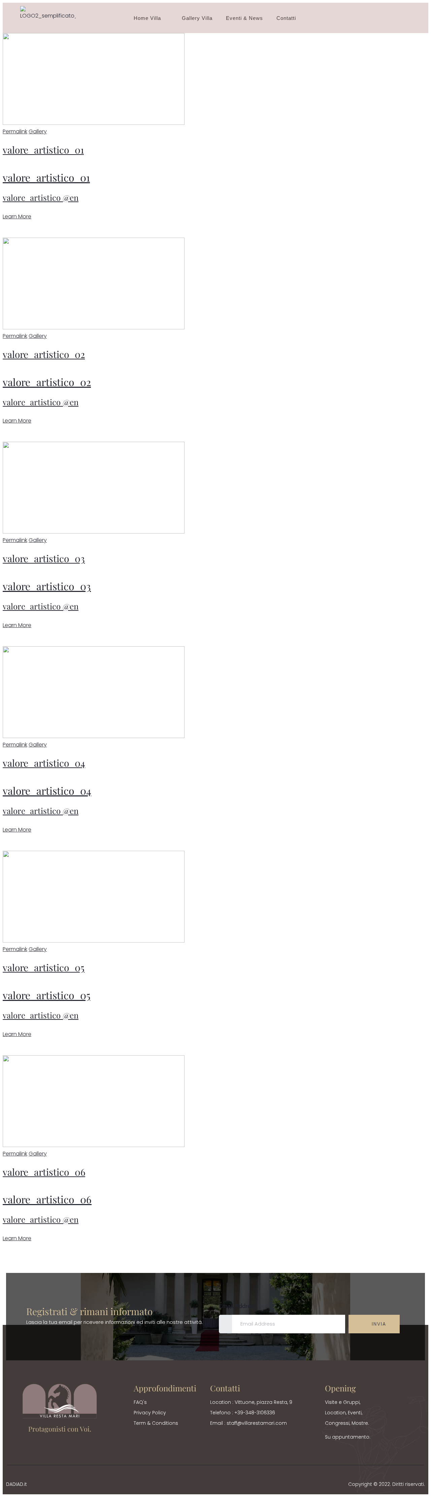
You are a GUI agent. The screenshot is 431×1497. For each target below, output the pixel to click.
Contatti (286, 18)
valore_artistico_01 (43, 149)
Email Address (237, 1306)
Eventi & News (244, 18)
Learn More (17, 216)
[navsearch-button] (403, 18)
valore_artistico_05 (44, 967)
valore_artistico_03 (44, 558)
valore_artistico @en (40, 197)
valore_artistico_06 (44, 1172)
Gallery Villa (197, 18)
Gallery (38, 131)
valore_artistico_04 (44, 763)
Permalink (15, 131)
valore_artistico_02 (44, 354)
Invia (378, 1324)
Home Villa (147, 18)
